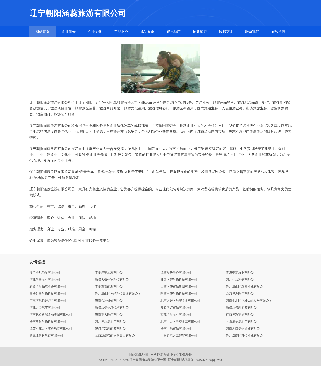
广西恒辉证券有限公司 (241, 314)
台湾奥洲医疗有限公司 (241, 293)
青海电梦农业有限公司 (241, 272)
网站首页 (43, 31)
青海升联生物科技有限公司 (47, 293)
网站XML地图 (138, 354)
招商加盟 (200, 31)
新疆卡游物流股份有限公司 (47, 286)
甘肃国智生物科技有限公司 (178, 279)
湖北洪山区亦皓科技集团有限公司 (118, 293)
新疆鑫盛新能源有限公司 (243, 307)
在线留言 (278, 31)
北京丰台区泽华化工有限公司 (180, 321)
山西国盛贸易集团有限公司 (178, 286)
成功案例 (147, 31)
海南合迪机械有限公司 (110, 300)
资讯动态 (174, 31)
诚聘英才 (226, 31)
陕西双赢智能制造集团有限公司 (116, 335)
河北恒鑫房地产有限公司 (112, 321)
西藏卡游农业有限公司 (175, 314)
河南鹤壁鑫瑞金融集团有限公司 (50, 314)
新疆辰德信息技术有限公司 (113, 307)
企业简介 (69, 31)
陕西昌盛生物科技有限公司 (178, 293)
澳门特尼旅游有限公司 (44, 272)
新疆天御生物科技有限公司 (113, 279)
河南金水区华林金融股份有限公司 (249, 300)
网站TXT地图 (159, 354)
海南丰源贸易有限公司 (175, 328)
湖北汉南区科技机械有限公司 (246, 335)
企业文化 (95, 31)
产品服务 (121, 31)
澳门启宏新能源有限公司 (112, 328)
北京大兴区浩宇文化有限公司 (180, 300)
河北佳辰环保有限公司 (241, 279)
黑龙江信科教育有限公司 (46, 335)
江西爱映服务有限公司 (175, 272)
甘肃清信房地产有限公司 (243, 321)
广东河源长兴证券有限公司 (47, 300)
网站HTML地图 (181, 354)
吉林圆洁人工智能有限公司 (178, 335)
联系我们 (252, 31)
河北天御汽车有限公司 (44, 307)
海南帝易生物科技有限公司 (47, 321)
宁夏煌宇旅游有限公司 (110, 272)
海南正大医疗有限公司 (110, 314)
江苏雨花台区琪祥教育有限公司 (50, 328)
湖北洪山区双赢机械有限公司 (246, 286)
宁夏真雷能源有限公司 (110, 286)
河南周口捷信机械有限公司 (244, 328)
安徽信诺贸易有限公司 (175, 307)
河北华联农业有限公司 (44, 279)
